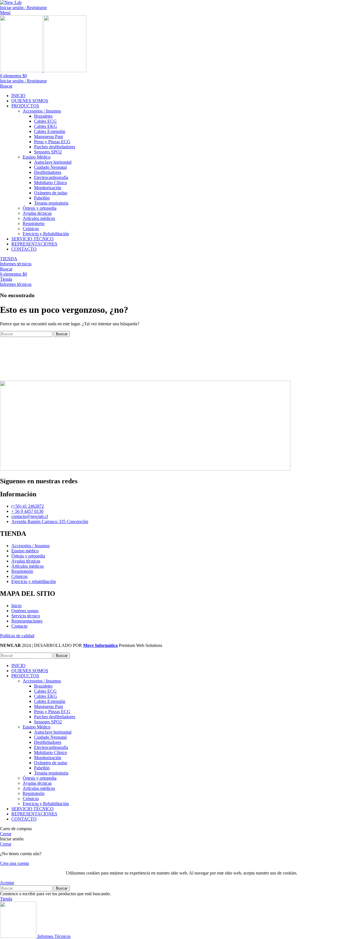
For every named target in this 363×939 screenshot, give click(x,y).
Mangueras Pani (48, 136)
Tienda (6, 279)
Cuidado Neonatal (50, 167)
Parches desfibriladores (54, 146)
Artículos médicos (39, 218)
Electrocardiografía (51, 177)
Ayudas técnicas (37, 213)
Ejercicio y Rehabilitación (46, 233)
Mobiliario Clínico (50, 182)
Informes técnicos (15, 263)
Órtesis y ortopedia (39, 208)
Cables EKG (45, 126)
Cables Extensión (49, 131)
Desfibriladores (47, 172)
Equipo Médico (36, 157)
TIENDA (8, 258)
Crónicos (31, 228)
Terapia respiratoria (51, 203)
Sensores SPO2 (48, 151)
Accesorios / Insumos (42, 111)
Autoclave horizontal (52, 162)
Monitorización (47, 187)
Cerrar (5, 833)
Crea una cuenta (14, 863)
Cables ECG (45, 121)
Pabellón (42, 197)
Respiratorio (34, 223)
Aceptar (7, 882)
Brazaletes (43, 116)
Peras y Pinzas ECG (52, 141)
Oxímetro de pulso (50, 192)
